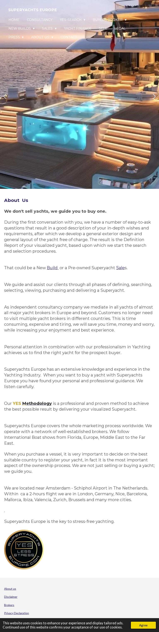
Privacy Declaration (16, 613)
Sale (120, 267)
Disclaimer (10, 596)
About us (10, 588)
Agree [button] (143, 625)
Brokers (9, 605)
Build (53, 267)
